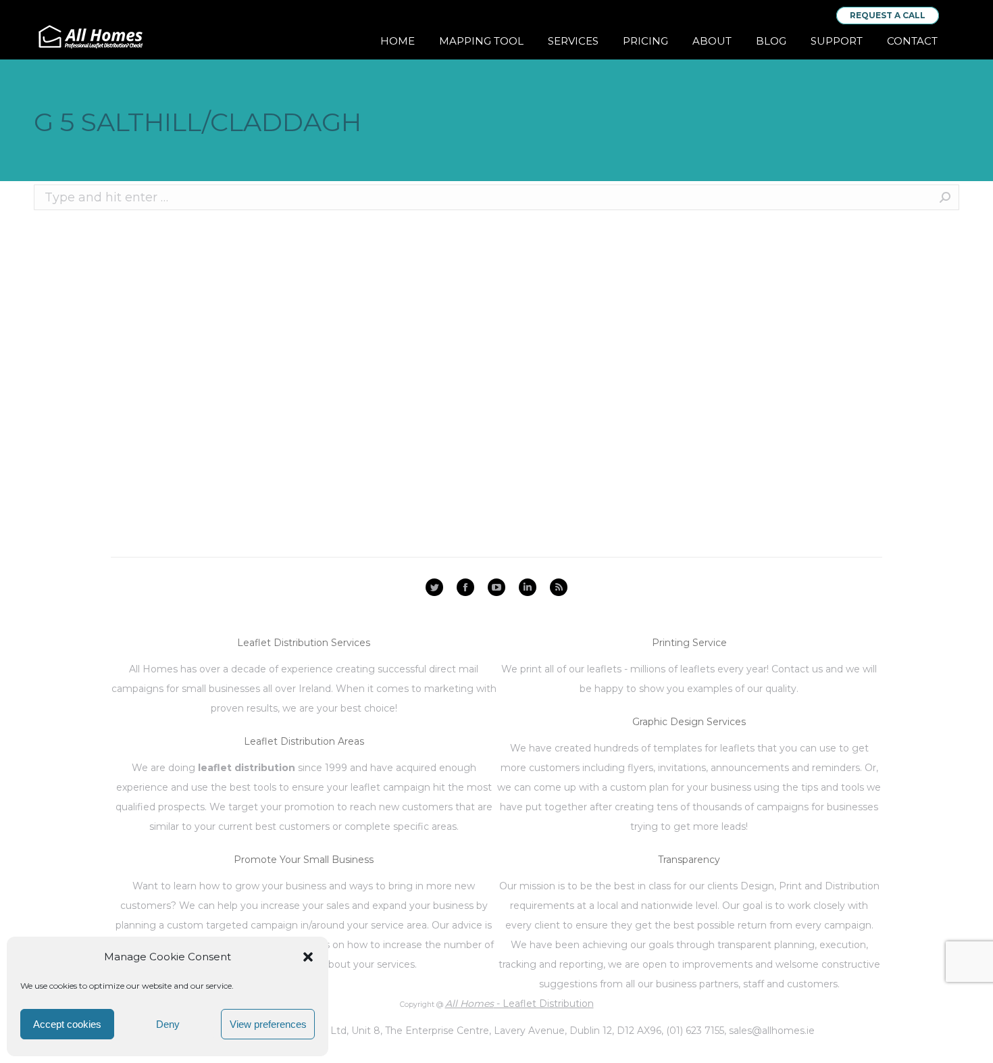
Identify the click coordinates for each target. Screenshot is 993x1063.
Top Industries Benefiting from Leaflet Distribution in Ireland (217, 382)
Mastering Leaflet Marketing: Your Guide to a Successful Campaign (237, 406)
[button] (308, 957)
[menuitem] (397, 41)
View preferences (268, 1024)
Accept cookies (67, 1024)
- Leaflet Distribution (519, 1003)
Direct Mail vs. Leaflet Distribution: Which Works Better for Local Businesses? (266, 358)
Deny (168, 1024)
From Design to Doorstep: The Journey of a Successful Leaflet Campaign (254, 333)
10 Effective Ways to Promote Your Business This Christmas (213, 309)
